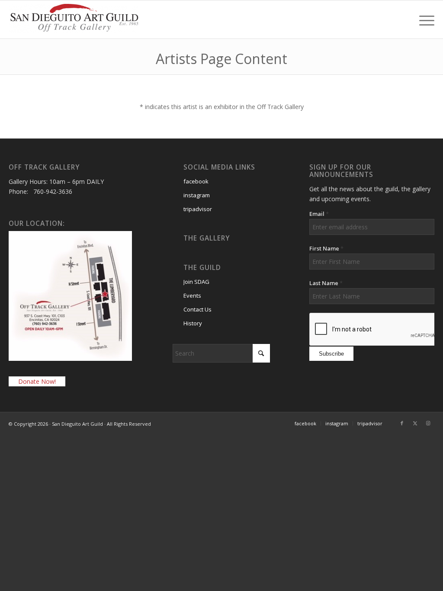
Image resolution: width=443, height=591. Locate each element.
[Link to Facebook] (401, 423)
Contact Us (197, 309)
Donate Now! (37, 381)
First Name (326, 248)
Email (319, 214)
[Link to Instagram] (427, 423)
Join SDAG (196, 282)
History (192, 323)
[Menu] (424, 19)
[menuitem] (424, 19)
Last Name (326, 283)
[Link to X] (414, 423)
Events (192, 295)
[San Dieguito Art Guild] (73, 23)
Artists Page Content (221, 58)
